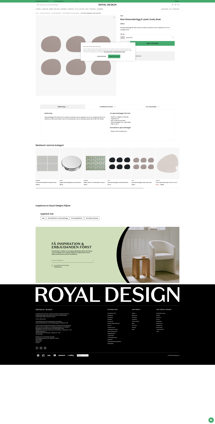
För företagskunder (112, 337)
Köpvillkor (110, 319)
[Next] (177, 168)
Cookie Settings (101, 56)
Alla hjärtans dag (160, 313)
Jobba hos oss (111, 327)
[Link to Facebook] (37, 348)
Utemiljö (134, 327)
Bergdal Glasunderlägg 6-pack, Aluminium (70, 182)
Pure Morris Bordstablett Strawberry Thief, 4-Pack (47, 182)
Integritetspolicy (111, 333)
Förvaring (134, 325)
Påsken (158, 315)
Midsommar (159, 323)
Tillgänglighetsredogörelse (114, 341)
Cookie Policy (111, 335)
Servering (134, 317)
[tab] (62, 107)
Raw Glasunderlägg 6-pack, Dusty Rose (142, 182)
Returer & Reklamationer (113, 323)
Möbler (133, 313)
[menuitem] (38, 9)
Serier (133, 329)
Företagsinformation (113, 329)
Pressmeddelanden (112, 331)
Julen (157, 331)
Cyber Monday (160, 329)
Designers (110, 339)
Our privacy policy (108, 51)
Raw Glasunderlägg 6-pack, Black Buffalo (118, 182)
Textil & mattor (135, 321)
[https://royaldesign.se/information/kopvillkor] (83, 355)
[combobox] (177, 1)
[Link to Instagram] (41, 348)
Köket (133, 323)
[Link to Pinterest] (45, 348)
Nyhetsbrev (110, 315)
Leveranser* (110, 321)
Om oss (109, 325)
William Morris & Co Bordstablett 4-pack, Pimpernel (95, 182)
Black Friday (159, 327)
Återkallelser (110, 343)
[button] (177, 1)
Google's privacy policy (119, 51)
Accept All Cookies (114, 56)
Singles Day (159, 325)
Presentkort (110, 317)
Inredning (134, 319)
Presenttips (159, 321)
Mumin (158, 319)
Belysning (134, 315)
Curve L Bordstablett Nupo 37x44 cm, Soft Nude (167, 182)
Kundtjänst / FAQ (112, 313)
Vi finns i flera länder (41, 319)
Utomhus (158, 317)
